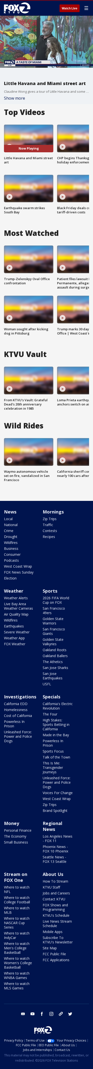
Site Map (50, 948)
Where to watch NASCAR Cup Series (17, 923)
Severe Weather (17, 632)
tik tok (61, 1014)
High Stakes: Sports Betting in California (56, 724)
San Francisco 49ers (54, 610)
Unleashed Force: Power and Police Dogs (18, 736)
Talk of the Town (56, 757)
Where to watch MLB (17, 910)
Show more (14, 98)
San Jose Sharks (55, 667)
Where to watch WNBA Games (17, 975)
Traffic (48, 524)
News (10, 512)
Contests (50, 530)
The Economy (15, 836)
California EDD (16, 703)
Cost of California (18, 715)
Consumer (12, 554)
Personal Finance (17, 830)
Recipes (49, 536)
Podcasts (11, 560)
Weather (13, 591)
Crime (8, 530)
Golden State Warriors (53, 620)
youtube (32, 1014)
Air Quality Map (16, 614)
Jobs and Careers (56, 893)
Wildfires (11, 542)
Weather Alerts (16, 598)
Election (10, 578)
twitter (70, 1014)
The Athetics (53, 661)
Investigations (20, 697)
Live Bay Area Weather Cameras (18, 606)
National (11, 524)
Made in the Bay (56, 735)
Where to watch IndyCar (17, 935)
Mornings (53, 512)
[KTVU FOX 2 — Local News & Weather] (18, 8)
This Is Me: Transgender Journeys (53, 767)
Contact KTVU (54, 899)
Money (11, 823)
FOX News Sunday (18, 572)
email (23, 1014)
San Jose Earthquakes (52, 675)
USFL (47, 684)
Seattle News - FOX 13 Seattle (54, 859)
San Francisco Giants (54, 631)
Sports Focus (53, 751)
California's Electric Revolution (58, 706)
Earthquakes (14, 626)
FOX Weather (14, 644)
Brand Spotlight (55, 810)
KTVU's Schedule (56, 915)
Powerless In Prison (14, 723)
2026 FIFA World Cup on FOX (56, 600)
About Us (53, 874)
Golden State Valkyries (53, 641)
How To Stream (55, 881)
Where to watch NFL (17, 889)
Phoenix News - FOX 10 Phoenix (55, 848)
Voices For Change (58, 792)
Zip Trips (50, 518)
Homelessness (16, 709)
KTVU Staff (51, 887)
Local (8, 518)
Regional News (52, 826)
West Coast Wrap (18, 566)
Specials (51, 697)
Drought (10, 536)
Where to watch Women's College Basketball (18, 963)
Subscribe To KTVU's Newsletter (58, 939)
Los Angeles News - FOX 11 (57, 838)
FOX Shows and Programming (55, 907)
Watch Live (69, 8)
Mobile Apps (52, 931)
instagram (51, 1014)
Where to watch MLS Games (17, 985)
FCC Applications (56, 960)
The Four (50, 714)
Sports (50, 591)
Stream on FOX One (15, 877)
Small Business (16, 842)
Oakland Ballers (55, 655)
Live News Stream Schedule (57, 923)
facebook (42, 1014)
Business (11, 548)
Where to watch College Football (17, 899)
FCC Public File (54, 954)
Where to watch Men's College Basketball (17, 948)
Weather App (14, 638)
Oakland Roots (54, 649)
